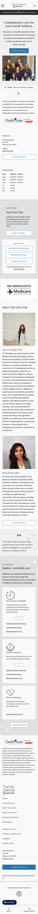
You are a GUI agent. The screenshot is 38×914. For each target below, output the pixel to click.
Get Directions (19, 157)
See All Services (19, 725)
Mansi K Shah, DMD (10, 473)
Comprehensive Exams (14, 627)
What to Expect (19, 233)
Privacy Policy (9, 829)
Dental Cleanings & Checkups (16, 623)
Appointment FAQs (19, 255)
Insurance (7, 822)
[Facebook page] (19, 893)
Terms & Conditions (11, 834)
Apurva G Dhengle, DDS (12, 350)
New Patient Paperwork (18, 248)
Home (5, 798)
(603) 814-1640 (7, 151)
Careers (6, 839)
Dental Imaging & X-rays (14, 631)
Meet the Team (19, 523)
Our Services (8, 803)
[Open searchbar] (35, 6)
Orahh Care (8, 843)
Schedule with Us (19, 51)
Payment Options (19, 261)
